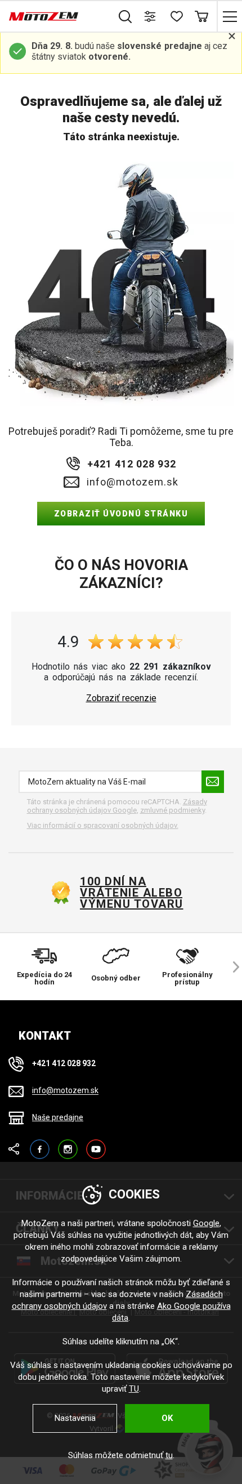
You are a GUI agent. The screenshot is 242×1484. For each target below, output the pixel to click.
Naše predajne (57, 1117)
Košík (201, 16)
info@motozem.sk (132, 482)
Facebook (40, 1144)
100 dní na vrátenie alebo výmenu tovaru (131, 893)
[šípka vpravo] (230, 966)
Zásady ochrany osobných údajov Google (117, 806)
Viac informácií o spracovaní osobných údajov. (102, 825)
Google (206, 1223)
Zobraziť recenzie (121, 698)
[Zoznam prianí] (176, 16)
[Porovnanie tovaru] (150, 16)
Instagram (68, 1144)
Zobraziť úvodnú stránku (121, 513)
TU (134, 1389)
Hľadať (125, 16)
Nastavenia (75, 1418)
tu (169, 1455)
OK (167, 1418)
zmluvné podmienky (172, 810)
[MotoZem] (44, 16)
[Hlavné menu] (229, 16)
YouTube (96, 1144)
